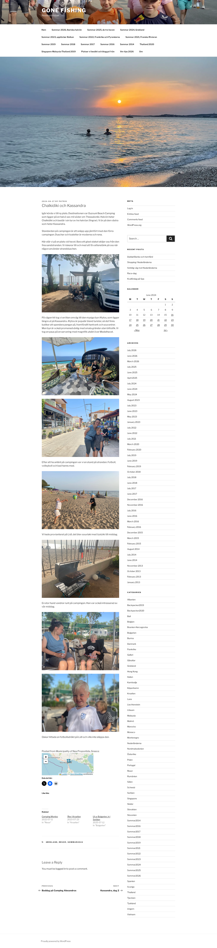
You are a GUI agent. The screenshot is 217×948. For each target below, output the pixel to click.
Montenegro (133, 737)
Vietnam (131, 914)
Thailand (131, 892)
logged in (61, 868)
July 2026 (131, 350)
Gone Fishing (64, 10)
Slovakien (132, 809)
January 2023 (133, 422)
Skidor (130, 804)
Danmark (131, 644)
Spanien (131, 881)
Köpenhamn (133, 688)
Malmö (130, 721)
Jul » (166, 330)
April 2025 (132, 378)
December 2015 (135, 532)
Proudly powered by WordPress (56, 941)
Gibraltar (131, 660)
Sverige (130, 887)
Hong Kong (132, 671)
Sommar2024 (75, 842)
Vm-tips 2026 (127, 51)
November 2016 (135, 505)
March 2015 (133, 538)
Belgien (130, 621)
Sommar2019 (134, 842)
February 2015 (134, 543)
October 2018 (134, 472)
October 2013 (134, 571)
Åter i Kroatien (74, 816)
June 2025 (132, 372)
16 (172, 315)
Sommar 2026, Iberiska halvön (67, 30)
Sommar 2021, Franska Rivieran (141, 37)
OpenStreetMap (76, 774)
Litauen (130, 710)
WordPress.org (134, 225)
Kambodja (132, 682)
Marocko (131, 726)
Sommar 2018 (68, 44)
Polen (130, 760)
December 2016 (135, 499)
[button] (69, 761)
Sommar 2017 (88, 44)
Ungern (130, 909)
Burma (130, 638)
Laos (129, 699)
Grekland (52, 842)
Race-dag (132, 273)
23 (172, 320)
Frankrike (131, 649)
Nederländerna (134, 743)
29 (165, 325)
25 (137, 325)
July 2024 (131, 383)
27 (151, 325)
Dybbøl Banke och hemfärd (140, 256)
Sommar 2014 (127, 44)
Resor (62, 842)
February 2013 (134, 576)
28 (158, 325)
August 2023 (133, 400)
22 (165, 320)
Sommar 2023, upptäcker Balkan (57, 37)
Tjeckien (131, 898)
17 (130, 320)
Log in (130, 208)
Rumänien (132, 776)
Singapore (132, 798)
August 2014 (133, 549)
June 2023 (132, 411)
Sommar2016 (134, 826)
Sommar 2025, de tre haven (101, 30)
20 (151, 320)
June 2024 (132, 389)
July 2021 (131, 438)
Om (141, 51)
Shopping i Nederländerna (139, 262)
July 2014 (131, 554)
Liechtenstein (133, 704)
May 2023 (132, 416)
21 (158, 320)
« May (137, 330)
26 (144, 325)
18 (137, 320)
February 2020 (134, 449)
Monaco (131, 732)
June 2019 (132, 460)
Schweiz (131, 787)
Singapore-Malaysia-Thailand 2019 (58, 51)
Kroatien (131, 693)
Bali (129, 616)
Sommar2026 (134, 875)
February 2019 (134, 466)
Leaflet (64, 774)
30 (172, 325)
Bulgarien (131, 633)
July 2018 (131, 477)
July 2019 (131, 455)
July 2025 (131, 367)
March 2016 (133, 521)
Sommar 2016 (107, 44)
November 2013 (135, 565)
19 (144, 320)
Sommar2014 (134, 820)
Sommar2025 (134, 870)
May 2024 (132, 394)
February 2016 (134, 527)
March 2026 (133, 361)
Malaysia (131, 715)
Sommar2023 (134, 859)
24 (130, 325)
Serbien (130, 793)
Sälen (130, 782)
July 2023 (131, 405)
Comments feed (135, 219)
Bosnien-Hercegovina (137, 627)
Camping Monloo (50, 816)
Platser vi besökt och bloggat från (97, 51)
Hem (43, 30)
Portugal (131, 765)
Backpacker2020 (135, 610)
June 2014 (132, 560)
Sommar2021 (133, 848)
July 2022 (131, 427)
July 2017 (131, 488)
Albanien (131, 599)
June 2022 (132, 433)
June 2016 (132, 516)
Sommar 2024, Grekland (132, 30)
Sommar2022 (134, 853)
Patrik (63, 201)
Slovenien (132, 815)
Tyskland (131, 903)
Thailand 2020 (147, 44)
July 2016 (131, 510)
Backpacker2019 (135, 605)
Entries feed (133, 214)
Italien (130, 677)
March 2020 (133, 444)
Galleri (130, 655)
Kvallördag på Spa (135, 279)
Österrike (131, 754)
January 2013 (133, 582)
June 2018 (132, 483)
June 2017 (132, 494)
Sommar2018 (134, 837)
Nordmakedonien (135, 748)
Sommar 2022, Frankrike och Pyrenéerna (99, 37)
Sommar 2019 (48, 44)
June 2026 (132, 356)
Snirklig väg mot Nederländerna (142, 268)
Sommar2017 (133, 831)
